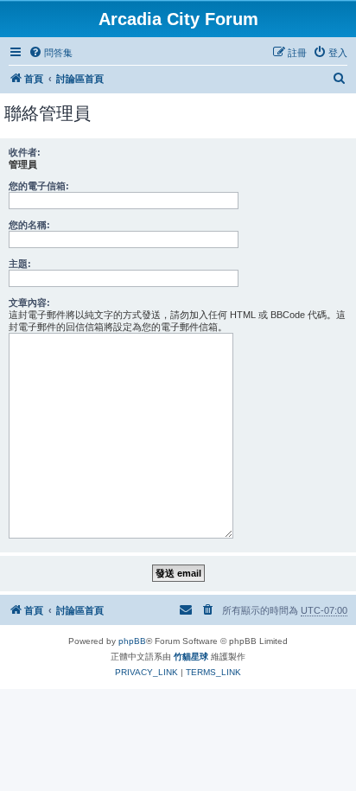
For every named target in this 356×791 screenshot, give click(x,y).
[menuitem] (51, 52)
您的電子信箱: (39, 186)
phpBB (132, 641)
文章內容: (29, 302)
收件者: (25, 152)
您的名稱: (29, 225)
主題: (20, 263)
